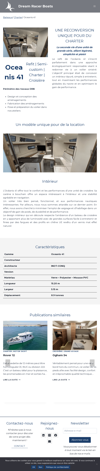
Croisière (57, 351)
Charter (7, 351)
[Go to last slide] (7, 362)
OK (33, 467)
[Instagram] (49, 435)
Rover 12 (9, 355)
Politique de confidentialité (57, 467)
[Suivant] (92, 362)
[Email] (49, 441)
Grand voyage (71, 351)
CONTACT (19, 446)
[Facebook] (55, 435)
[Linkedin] (43, 435)
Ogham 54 (60, 355)
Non (40, 467)
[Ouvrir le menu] (94, 6)
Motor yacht (20, 351)
